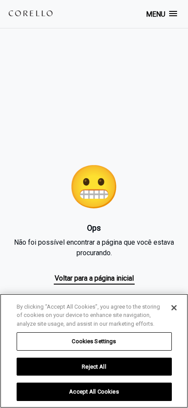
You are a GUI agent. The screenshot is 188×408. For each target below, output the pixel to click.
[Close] (174, 307)
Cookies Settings (94, 341)
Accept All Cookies (93, 391)
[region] (94, 351)
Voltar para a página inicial (94, 278)
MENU (155, 14)
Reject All (94, 366)
